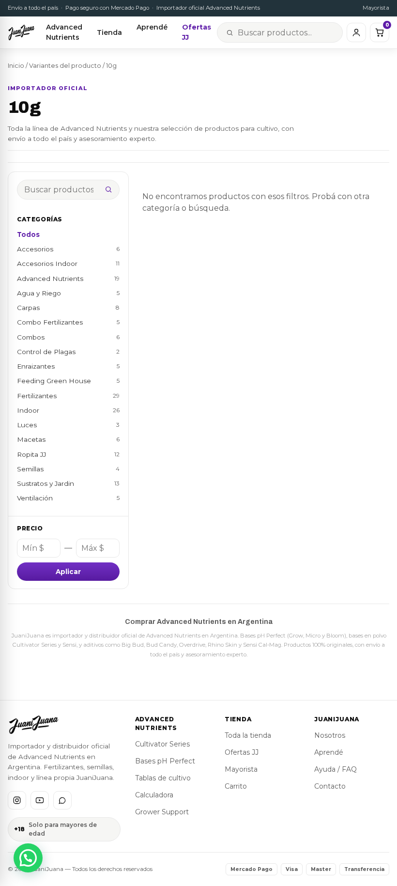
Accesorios (68, 249)
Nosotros (329, 735)
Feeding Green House (68, 381)
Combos (68, 337)
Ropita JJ (68, 454)
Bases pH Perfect (165, 761)
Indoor (68, 410)
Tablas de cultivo (163, 778)
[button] (28, 857)
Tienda (109, 32)
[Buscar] (108, 189)
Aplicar (68, 571)
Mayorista (376, 7)
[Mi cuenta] (356, 32)
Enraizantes (68, 366)
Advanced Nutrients (64, 32)
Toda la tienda (248, 735)
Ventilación (68, 498)
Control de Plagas (68, 352)
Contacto (330, 786)
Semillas (68, 469)
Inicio (16, 65)
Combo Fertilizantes (68, 322)
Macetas (68, 439)
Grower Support (162, 812)
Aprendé (152, 27)
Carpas (68, 307)
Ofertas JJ (196, 32)
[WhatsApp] (62, 800)
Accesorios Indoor (68, 263)
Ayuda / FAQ (335, 769)
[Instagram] (17, 800)
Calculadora (154, 795)
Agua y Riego (68, 293)
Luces (68, 425)
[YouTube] (40, 800)
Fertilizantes (68, 396)
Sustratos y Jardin (68, 483)
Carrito (236, 786)
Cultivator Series (162, 744)
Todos (28, 234)
